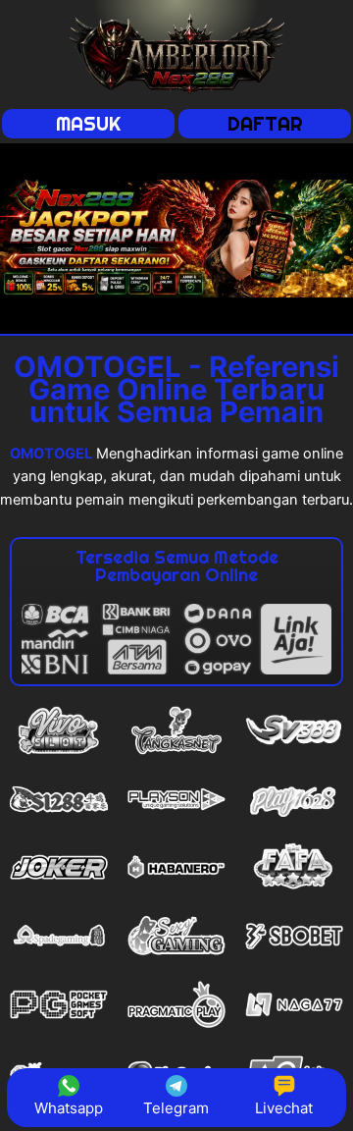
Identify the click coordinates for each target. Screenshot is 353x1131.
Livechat (284, 1108)
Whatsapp (68, 1108)
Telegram (176, 1108)
